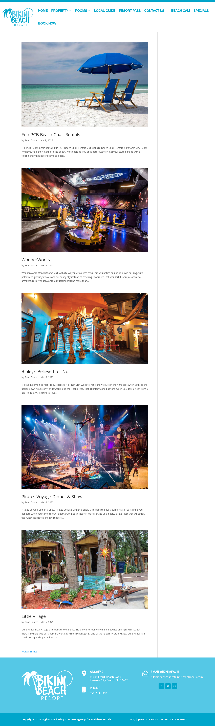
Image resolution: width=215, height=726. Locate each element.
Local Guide (104, 10)
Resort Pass (130, 10)
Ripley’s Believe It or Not (46, 371)
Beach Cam (180, 10)
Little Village (34, 616)
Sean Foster (31, 140)
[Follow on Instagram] (168, 686)
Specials (201, 10)
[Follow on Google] (174, 686)
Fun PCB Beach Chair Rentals (51, 134)
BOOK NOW (47, 23)
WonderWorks (36, 260)
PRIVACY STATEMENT (173, 719)
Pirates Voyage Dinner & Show (52, 496)
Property (59, 10)
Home (43, 10)
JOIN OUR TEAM (148, 719)
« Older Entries (29, 651)
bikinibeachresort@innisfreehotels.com (177, 677)
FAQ (132, 719)
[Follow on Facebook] (161, 686)
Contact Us (154, 10)
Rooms (81, 10)
